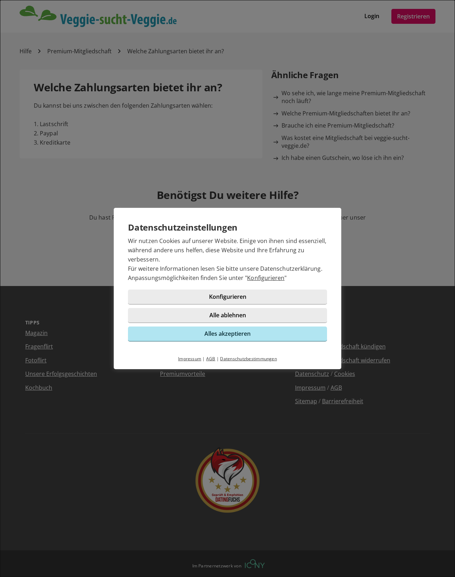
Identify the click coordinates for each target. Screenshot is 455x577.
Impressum (189, 359)
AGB (210, 359)
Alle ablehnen (227, 315)
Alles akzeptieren (227, 334)
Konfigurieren (265, 278)
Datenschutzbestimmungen (248, 359)
